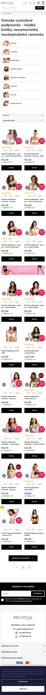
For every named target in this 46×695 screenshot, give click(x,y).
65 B (5, 150)
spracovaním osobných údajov (22, 601)
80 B (39, 196)
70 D (10, 393)
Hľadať (40, 8)
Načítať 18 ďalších (21, 558)
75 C (33, 530)
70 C (33, 150)
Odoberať (37, 594)
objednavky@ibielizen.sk (24, 629)
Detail (11, 168)
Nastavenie (23, 681)
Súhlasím (23, 689)
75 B (34, 196)
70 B (10, 150)
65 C (33, 484)
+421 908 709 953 (25, 633)
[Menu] (43, 3)
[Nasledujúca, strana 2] (23, 567)
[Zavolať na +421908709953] (30, 3)
